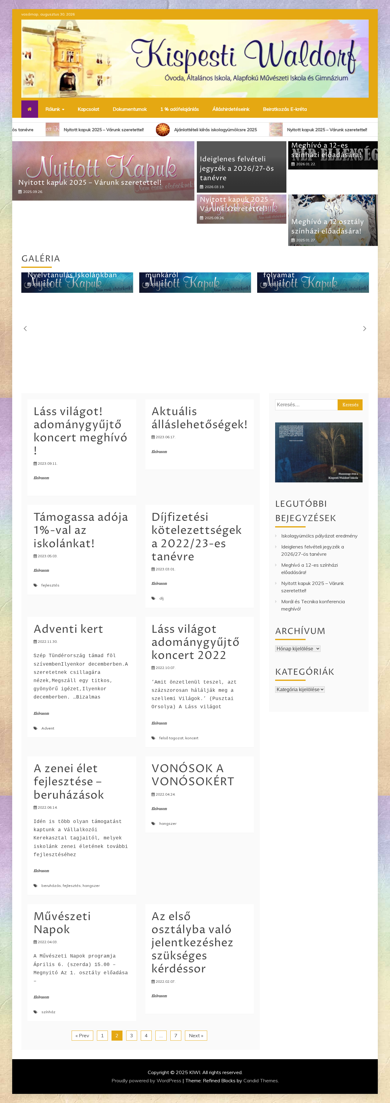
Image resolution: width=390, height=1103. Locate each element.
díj (161, 598)
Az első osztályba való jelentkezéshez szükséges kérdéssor (192, 943)
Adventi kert (69, 629)
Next (364, 328)
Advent (47, 728)
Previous (26, 328)
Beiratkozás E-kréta (285, 109)
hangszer (91, 885)
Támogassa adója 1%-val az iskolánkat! (81, 530)
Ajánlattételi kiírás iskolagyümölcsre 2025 (183, 129)
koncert (191, 738)
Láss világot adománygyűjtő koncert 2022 (195, 642)
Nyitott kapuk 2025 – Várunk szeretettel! (72, 129)
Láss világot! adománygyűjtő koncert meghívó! (81, 431)
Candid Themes (260, 1080)
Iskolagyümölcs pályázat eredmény (319, 536)
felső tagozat (171, 738)
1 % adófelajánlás (179, 109)
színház (48, 1012)
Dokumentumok (130, 109)
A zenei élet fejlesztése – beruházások (69, 782)
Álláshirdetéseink (231, 109)
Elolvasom (41, 478)
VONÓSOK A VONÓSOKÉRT (193, 776)
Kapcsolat (88, 109)
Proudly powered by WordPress (147, 1080)
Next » (196, 1035)
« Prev (82, 1035)
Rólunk (52, 109)
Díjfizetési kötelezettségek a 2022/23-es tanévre (196, 537)
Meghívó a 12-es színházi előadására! (326, 150)
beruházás (51, 885)
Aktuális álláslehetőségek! (199, 418)
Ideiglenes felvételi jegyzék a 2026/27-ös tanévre (237, 169)
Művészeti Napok (62, 923)
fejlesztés (50, 585)
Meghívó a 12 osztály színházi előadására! (90, 228)
